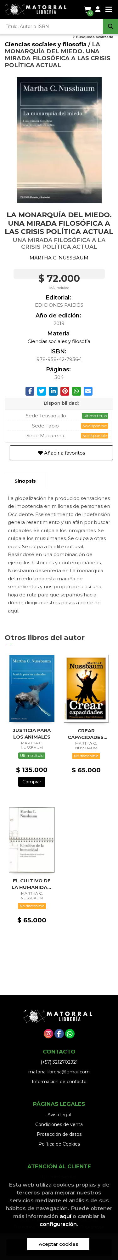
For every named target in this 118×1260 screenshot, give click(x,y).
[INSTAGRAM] (48, 1033)
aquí (65, 1216)
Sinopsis (25, 481)
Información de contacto (59, 1081)
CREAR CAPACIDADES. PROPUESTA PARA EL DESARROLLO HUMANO (86, 734)
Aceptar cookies (58, 1244)
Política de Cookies (59, 1144)
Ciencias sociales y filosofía (46, 44)
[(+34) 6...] (70, 1033)
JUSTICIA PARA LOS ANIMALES (32, 733)
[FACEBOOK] (59, 1033)
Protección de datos (59, 1134)
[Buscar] (110, 26)
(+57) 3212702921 (59, 1062)
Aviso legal (59, 1115)
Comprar (31, 782)
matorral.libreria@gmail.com (59, 1072)
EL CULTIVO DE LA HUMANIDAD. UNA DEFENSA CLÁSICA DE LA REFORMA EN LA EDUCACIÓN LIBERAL (31, 884)
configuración (58, 1224)
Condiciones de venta (59, 1124)
